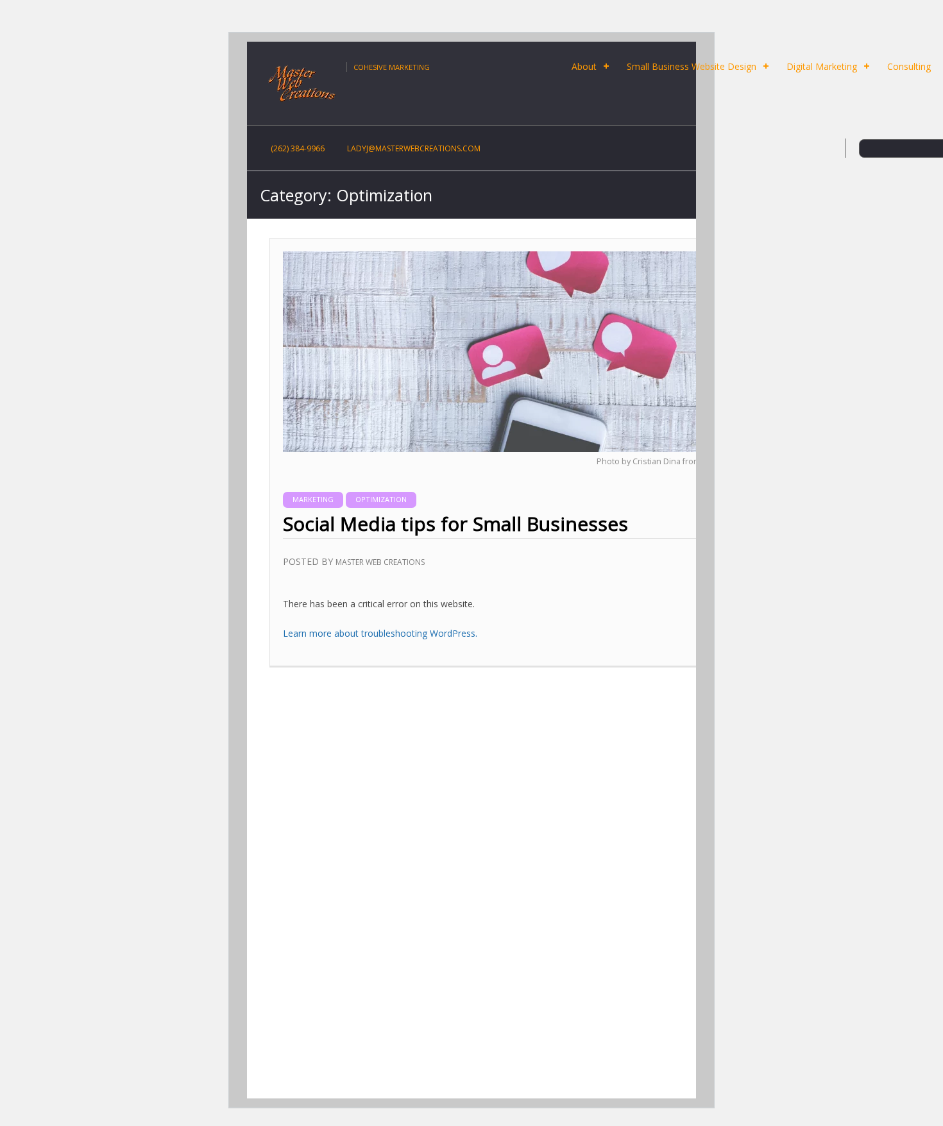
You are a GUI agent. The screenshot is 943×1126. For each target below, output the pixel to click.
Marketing (313, 499)
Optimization (381, 499)
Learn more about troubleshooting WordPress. (380, 633)
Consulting (909, 66)
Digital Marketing (821, 66)
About (584, 66)
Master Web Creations (380, 562)
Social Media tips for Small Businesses (455, 523)
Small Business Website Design (691, 66)
